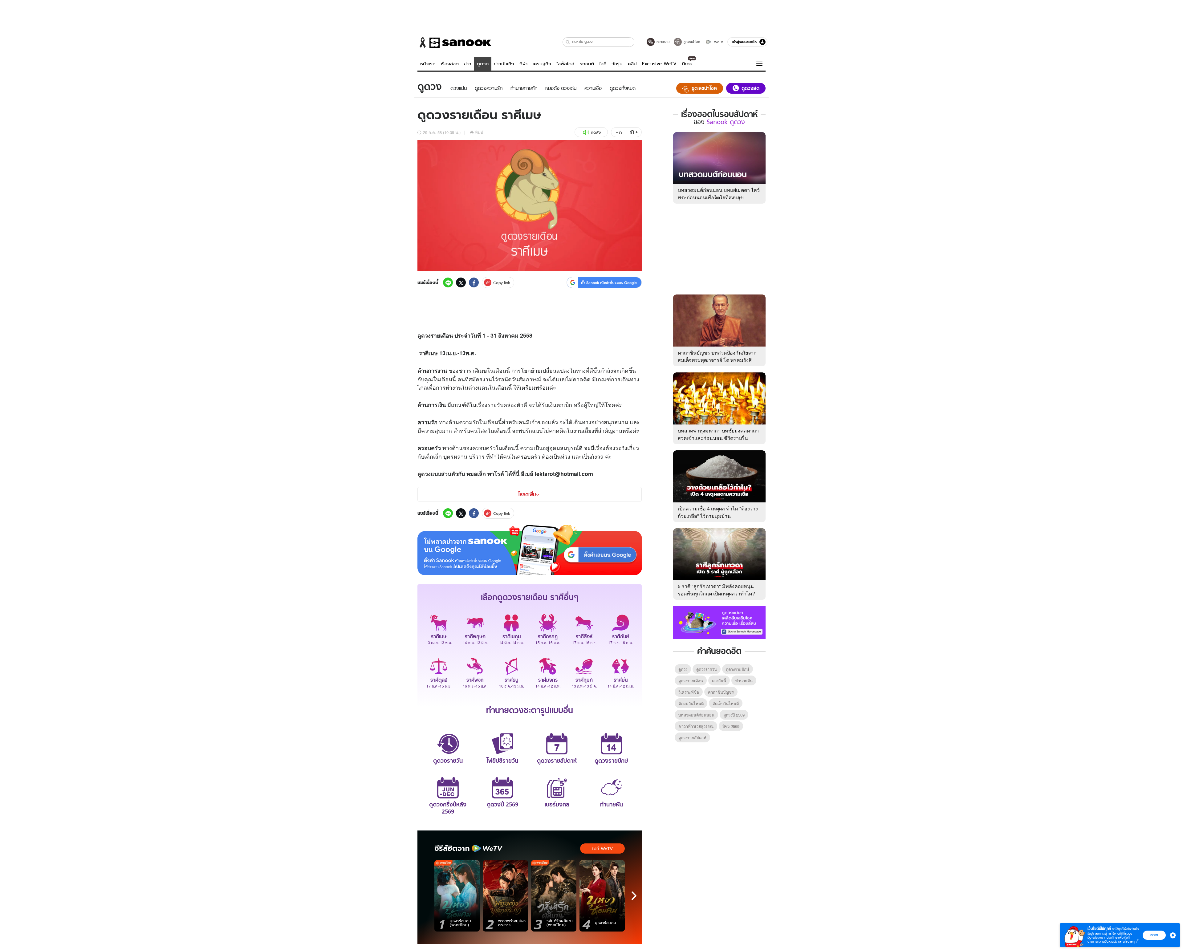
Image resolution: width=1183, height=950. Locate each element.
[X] (461, 282)
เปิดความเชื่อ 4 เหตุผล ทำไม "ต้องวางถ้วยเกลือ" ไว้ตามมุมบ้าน (718, 512)
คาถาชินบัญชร (721, 692)
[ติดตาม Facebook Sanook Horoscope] (719, 622)
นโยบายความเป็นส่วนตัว (1102, 941)
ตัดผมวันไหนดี (691, 703)
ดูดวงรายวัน (706, 669)
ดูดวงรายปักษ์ (737, 669)
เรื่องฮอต (450, 63)
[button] (568, 42)
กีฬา (523, 63)
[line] (448, 282)
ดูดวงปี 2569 (734, 715)
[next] (634, 895)
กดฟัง (596, 132)
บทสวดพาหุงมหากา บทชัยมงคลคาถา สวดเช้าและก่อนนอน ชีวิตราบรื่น (718, 434)
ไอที (602, 63)
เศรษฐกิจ (542, 63)
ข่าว (467, 63)
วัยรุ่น (617, 63)
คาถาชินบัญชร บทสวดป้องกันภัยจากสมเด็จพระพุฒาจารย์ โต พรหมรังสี (717, 356)
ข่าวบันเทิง (504, 63)
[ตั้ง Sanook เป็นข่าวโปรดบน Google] (529, 550)
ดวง (426, 335)
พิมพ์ (479, 132)
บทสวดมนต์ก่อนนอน (696, 715)
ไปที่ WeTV (602, 849)
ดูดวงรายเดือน (690, 681)
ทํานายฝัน (744, 681)
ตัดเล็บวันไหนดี (726, 703)
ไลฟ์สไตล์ (565, 63)
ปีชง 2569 (730, 726)
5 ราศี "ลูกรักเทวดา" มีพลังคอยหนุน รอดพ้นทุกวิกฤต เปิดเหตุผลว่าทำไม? (716, 590)
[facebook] (474, 282)
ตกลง (1154, 935)
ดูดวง (483, 63)
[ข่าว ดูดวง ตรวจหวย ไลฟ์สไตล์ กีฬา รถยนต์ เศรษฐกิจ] (454, 42)
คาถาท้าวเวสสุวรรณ (695, 726)
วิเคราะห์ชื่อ (688, 692)
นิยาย (687, 63)
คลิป (632, 63)
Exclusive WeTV (659, 63)
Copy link (501, 282)
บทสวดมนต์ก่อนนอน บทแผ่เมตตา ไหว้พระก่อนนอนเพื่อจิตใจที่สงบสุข (719, 193)
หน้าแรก (428, 63)
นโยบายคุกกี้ (1130, 941)
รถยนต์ (587, 63)
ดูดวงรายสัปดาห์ (692, 738)
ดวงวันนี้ (719, 681)
